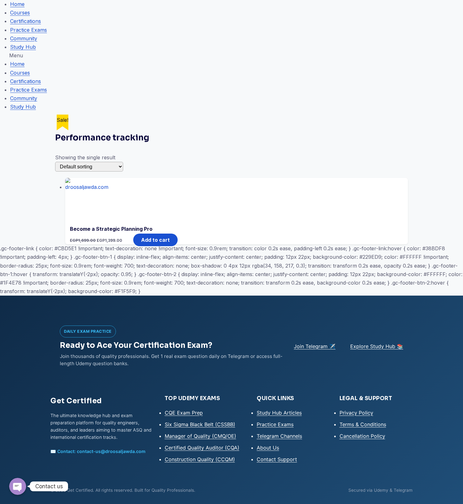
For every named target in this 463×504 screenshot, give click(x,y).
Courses (20, 12)
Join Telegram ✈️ (314, 346)
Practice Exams (28, 30)
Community (23, 38)
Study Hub (23, 47)
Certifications (25, 21)
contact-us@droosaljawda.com (111, 451)
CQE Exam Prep (184, 413)
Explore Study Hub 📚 (376, 346)
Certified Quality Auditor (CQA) (202, 448)
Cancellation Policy (362, 436)
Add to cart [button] (155, 240)
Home (17, 4)
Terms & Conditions (363, 424)
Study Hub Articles (279, 413)
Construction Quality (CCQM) (200, 459)
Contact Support (277, 459)
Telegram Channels (279, 436)
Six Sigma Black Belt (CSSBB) (200, 424)
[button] (231, 55)
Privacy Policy (356, 413)
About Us (268, 448)
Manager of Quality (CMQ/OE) (200, 436)
